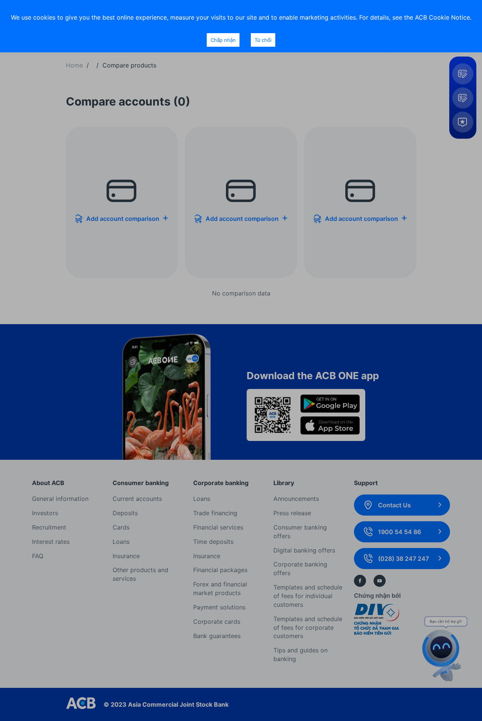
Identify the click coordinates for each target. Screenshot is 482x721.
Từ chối (263, 40)
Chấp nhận (223, 40)
